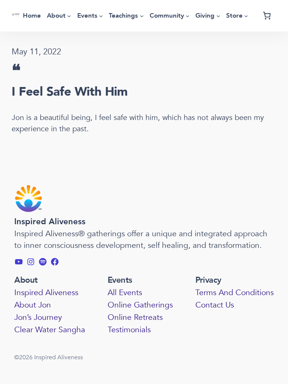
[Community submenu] (187, 16)
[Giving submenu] (218, 16)
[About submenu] (69, 16)
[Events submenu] (101, 16)
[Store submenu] (246, 16)
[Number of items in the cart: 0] (267, 16)
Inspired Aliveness (50, 221)
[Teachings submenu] (142, 16)
